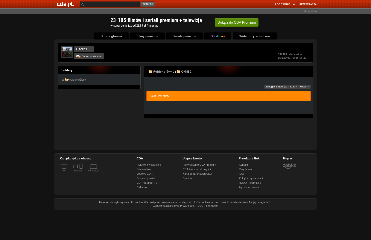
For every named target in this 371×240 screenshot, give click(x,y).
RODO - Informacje (207, 205)
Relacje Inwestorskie (149, 164)
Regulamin (245, 169)
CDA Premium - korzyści (197, 169)
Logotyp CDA (144, 173)
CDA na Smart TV (147, 182)
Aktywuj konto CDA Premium (199, 164)
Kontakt (243, 164)
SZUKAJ (148, 4)
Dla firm (187, 178)
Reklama (142, 187)
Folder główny (163, 71)
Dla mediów (144, 169)
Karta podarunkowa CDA (197, 173)
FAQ (241, 173)
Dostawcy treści (146, 178)
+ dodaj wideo (310, 11)
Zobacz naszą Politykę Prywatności (173, 205)
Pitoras (81, 49)
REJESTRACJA (308, 4)
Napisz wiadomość (90, 56)
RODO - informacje (250, 182)
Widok (303, 86)
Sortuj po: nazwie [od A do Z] (281, 86)
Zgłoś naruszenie (249, 187)
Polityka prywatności (251, 178)
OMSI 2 (186, 71)
